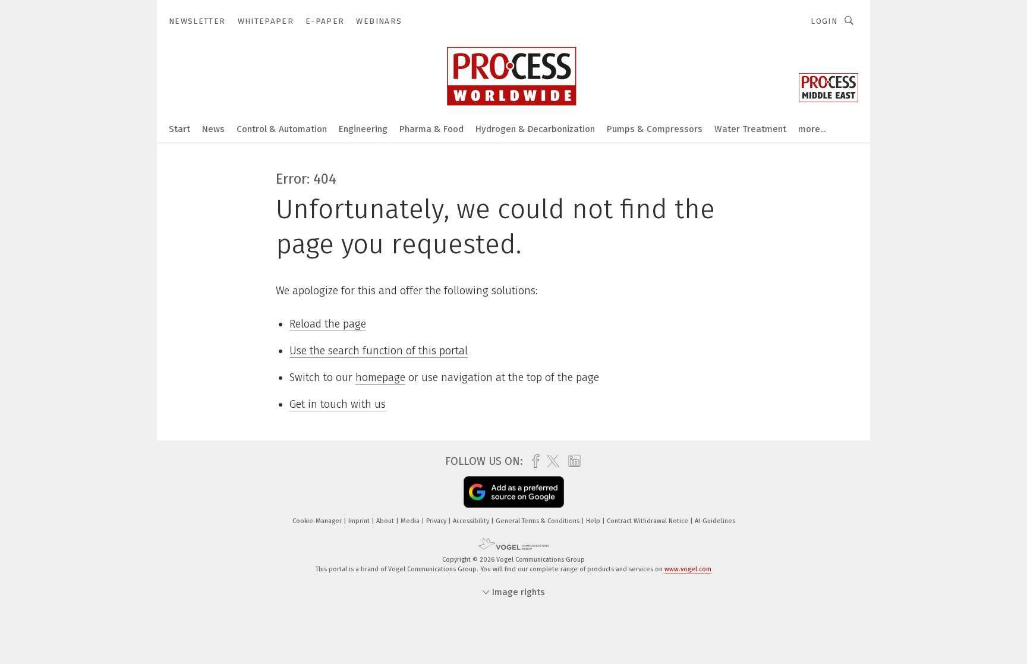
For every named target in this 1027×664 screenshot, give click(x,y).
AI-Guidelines (715, 521)
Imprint (359, 521)
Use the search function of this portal (378, 350)
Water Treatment (750, 129)
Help (594, 521)
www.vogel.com (687, 569)
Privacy (437, 521)
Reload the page (327, 324)
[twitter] (550, 461)
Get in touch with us (337, 404)
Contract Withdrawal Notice (648, 521)
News (213, 129)
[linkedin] (571, 461)
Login (824, 21)
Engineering (363, 129)
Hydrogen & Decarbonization (535, 129)
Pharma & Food (431, 129)
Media (411, 521)
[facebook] (533, 461)
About (386, 521)
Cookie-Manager (318, 521)
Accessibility (472, 521)
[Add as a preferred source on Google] (514, 492)
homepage (380, 377)
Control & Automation (282, 129)
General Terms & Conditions (538, 521)
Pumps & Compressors (654, 129)
